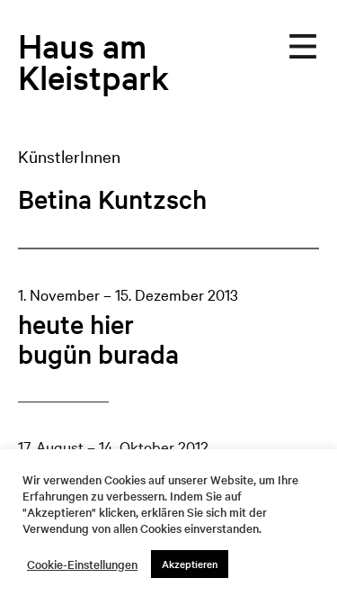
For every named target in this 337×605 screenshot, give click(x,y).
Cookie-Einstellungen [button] (82, 564)
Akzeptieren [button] (189, 563)
